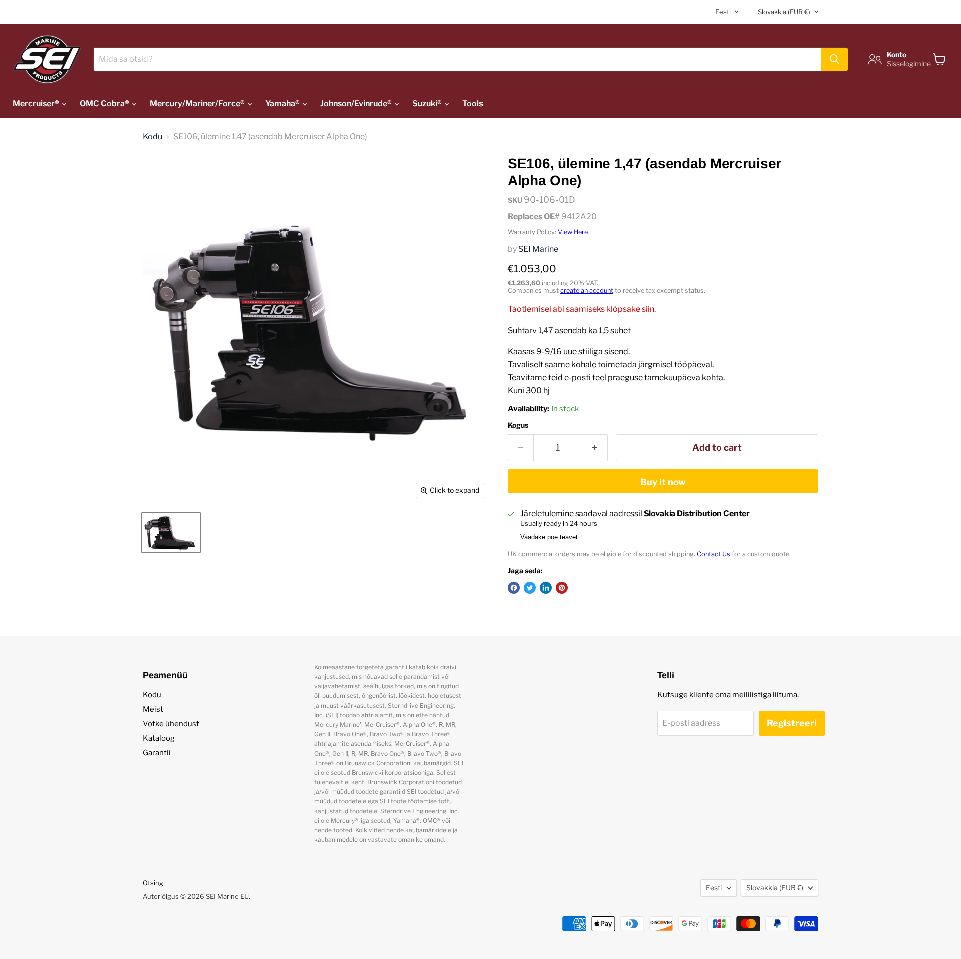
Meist (153, 709)
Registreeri (792, 723)
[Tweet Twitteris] (530, 588)
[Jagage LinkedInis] (546, 588)
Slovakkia (784, 12)
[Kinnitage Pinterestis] (562, 588)
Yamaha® (283, 103)
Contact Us (713, 554)
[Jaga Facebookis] (514, 588)
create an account (586, 290)
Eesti (723, 12)
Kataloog (159, 738)
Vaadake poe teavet (549, 537)
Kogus (518, 425)
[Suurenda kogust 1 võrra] (595, 448)
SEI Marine (538, 249)
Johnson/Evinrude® (356, 103)
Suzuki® (427, 103)
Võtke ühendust (171, 723)
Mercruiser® (37, 103)
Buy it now (663, 482)
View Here (573, 232)
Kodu (152, 136)
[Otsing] (834, 59)
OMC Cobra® (105, 103)
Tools (472, 103)
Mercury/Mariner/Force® (198, 103)
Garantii (157, 752)
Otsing (153, 883)
